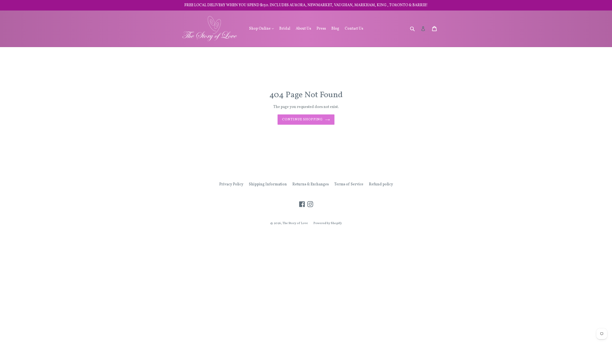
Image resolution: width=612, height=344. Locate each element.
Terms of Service (348, 184)
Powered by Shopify (327, 223)
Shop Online (262, 28)
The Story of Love (295, 223)
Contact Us (354, 28)
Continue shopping (302, 119)
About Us (303, 28)
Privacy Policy (231, 184)
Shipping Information (268, 184)
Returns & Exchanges (310, 184)
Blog (335, 28)
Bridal (284, 28)
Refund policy (381, 184)
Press (321, 28)
